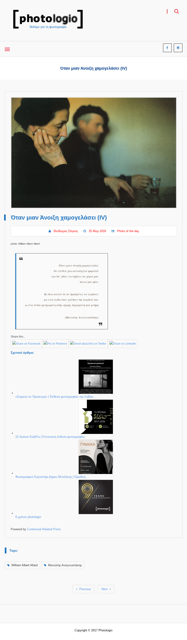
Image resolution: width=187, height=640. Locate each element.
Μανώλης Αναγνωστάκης (65, 565)
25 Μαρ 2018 (97, 231)
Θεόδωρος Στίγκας (66, 231)
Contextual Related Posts (44, 529)
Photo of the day (128, 231)
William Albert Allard (24, 565)
